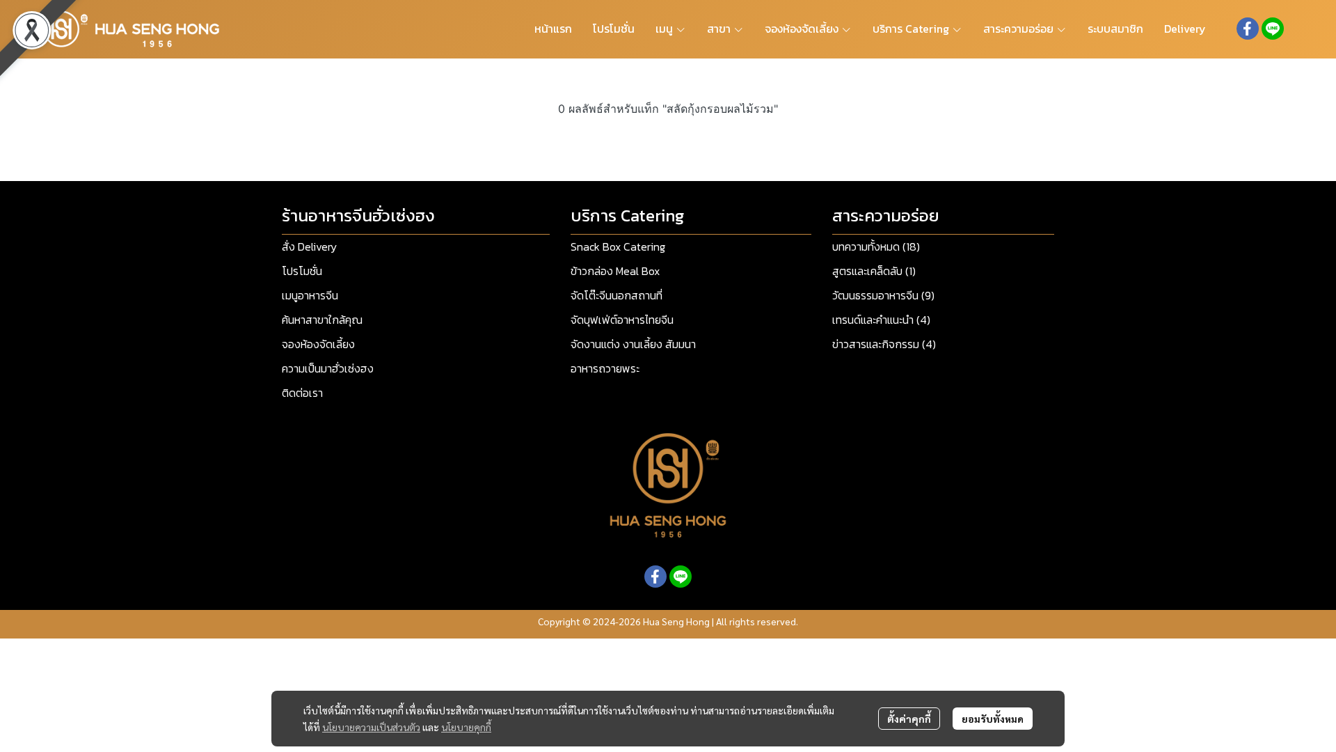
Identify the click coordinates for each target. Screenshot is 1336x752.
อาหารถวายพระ (605, 368)
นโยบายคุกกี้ (466, 727)
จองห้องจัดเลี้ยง (318, 344)
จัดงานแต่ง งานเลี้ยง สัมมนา (633, 344)
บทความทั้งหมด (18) (876, 246)
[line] (1273, 28)
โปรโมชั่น (302, 271)
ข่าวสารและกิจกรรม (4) (884, 344)
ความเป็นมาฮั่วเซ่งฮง (328, 368)
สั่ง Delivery (309, 246)
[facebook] (1247, 28)
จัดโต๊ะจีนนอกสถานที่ (616, 295)
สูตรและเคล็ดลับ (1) (874, 271)
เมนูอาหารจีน (310, 295)
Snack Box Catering (618, 246)
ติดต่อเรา (302, 392)
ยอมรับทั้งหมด (993, 718)
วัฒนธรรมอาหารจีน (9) (883, 295)
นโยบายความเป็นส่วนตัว (371, 727)
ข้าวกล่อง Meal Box (615, 271)
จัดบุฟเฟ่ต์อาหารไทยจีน (622, 319)
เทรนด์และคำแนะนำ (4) (881, 319)
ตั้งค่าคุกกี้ (909, 718)
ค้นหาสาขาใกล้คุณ (322, 319)
